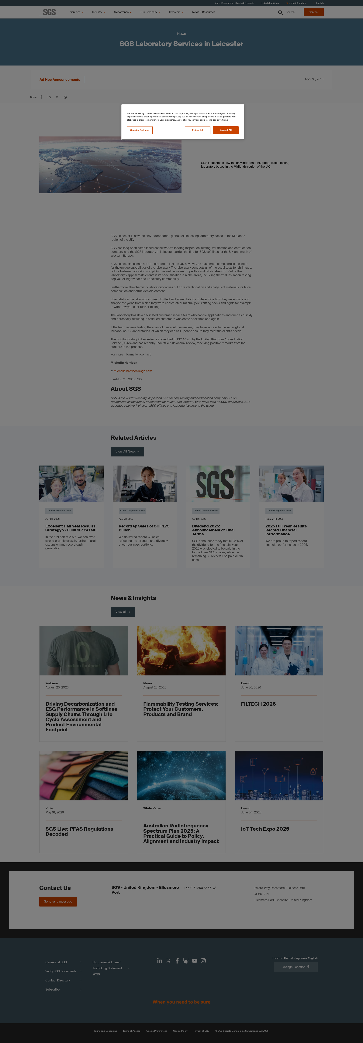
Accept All (226, 130)
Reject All (197, 130)
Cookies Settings (139, 130)
